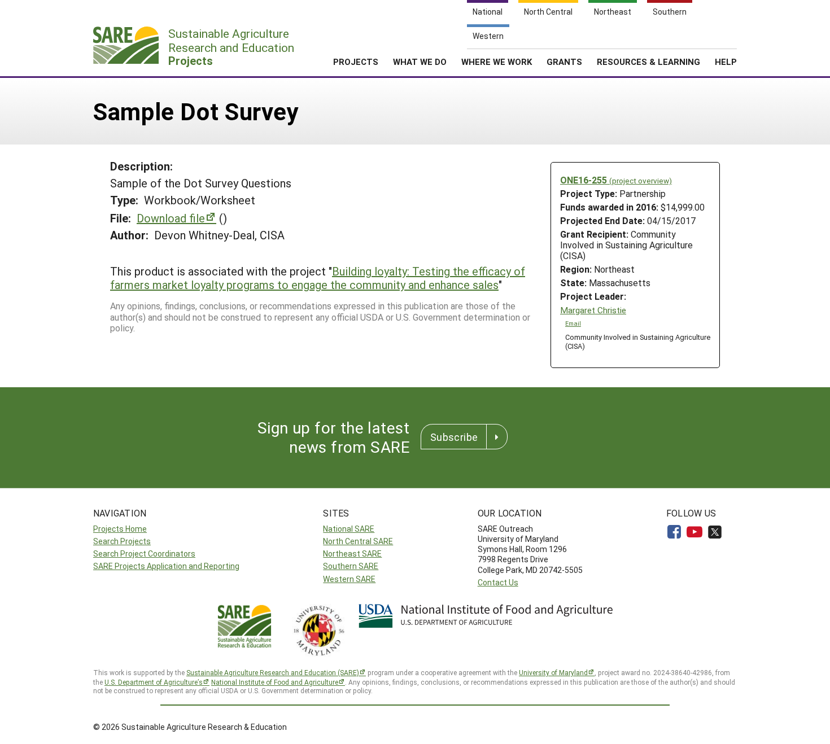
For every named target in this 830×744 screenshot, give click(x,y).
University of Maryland (553, 672)
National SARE (348, 528)
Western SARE (349, 579)
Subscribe (454, 437)
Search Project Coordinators (144, 553)
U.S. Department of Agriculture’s (153, 681)
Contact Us (498, 582)
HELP (726, 61)
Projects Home (120, 528)
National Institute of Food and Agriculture (274, 681)
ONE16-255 (616, 180)
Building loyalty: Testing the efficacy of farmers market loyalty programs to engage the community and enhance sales (317, 278)
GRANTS (564, 61)
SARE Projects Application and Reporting (166, 566)
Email (573, 323)
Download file (171, 218)
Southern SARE (350, 566)
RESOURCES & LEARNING (648, 61)
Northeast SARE (352, 553)
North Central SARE (358, 541)
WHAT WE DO (420, 61)
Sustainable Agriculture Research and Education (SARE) (272, 672)
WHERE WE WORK (496, 61)
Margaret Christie (593, 310)
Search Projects (122, 541)
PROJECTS (355, 61)
